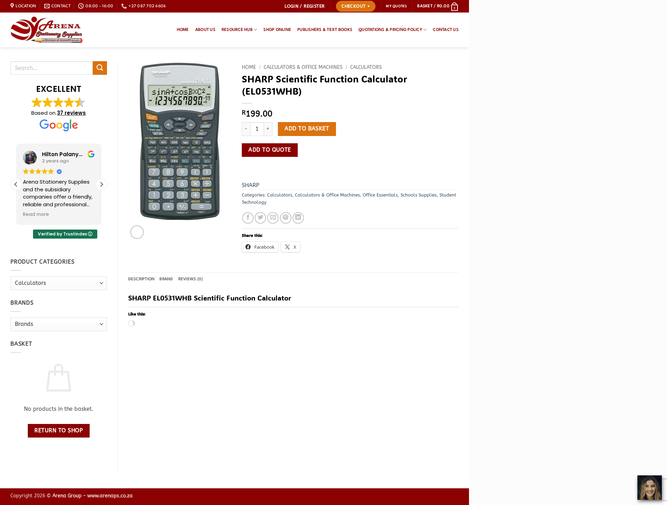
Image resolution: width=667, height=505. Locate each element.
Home (183, 30)
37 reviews (71, 113)
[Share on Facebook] (248, 218)
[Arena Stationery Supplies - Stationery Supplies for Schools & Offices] (46, 29)
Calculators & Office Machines (303, 67)
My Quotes (396, 6)
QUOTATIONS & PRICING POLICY (390, 30)
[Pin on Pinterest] (285, 218)
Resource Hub (237, 30)
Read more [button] (36, 214)
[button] (304, 6)
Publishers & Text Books (324, 30)
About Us (205, 30)
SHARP (250, 185)
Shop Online (277, 30)
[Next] (153, 228)
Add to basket (307, 129)
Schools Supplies (419, 195)
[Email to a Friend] (273, 218)
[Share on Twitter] (260, 218)
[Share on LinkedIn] (298, 218)
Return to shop (58, 430)
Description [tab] (141, 279)
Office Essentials (380, 195)
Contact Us (446, 30)
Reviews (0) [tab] (190, 279)
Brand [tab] (166, 279)
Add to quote (269, 150)
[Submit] (100, 68)
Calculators (366, 67)
